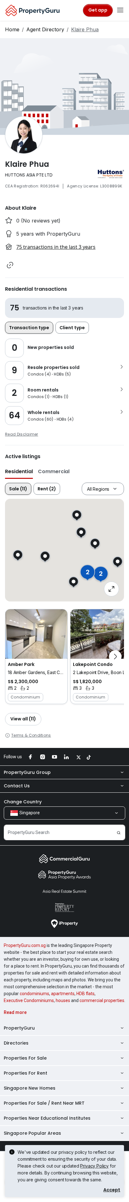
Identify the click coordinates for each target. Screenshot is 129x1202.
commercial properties (102, 1000)
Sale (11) (18, 489)
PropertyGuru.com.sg (25, 945)
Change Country (23, 802)
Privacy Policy (94, 1166)
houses (63, 1000)
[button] (10, 265)
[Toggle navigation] (120, 10)
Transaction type (29, 328)
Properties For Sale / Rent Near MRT (44, 1103)
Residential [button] (19, 471)
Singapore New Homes (29, 1088)
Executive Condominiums (29, 1000)
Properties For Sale (25, 1058)
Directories (16, 1043)
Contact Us (17, 786)
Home (12, 29)
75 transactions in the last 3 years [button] (55, 246)
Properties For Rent (25, 1073)
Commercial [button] (54, 471)
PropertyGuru (19, 1028)
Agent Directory (45, 29)
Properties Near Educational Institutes (47, 1118)
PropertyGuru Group (27, 772)
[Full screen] (111, 588)
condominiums (34, 993)
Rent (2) (47, 489)
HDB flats (85, 993)
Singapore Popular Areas (32, 1133)
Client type (72, 328)
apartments (63, 993)
